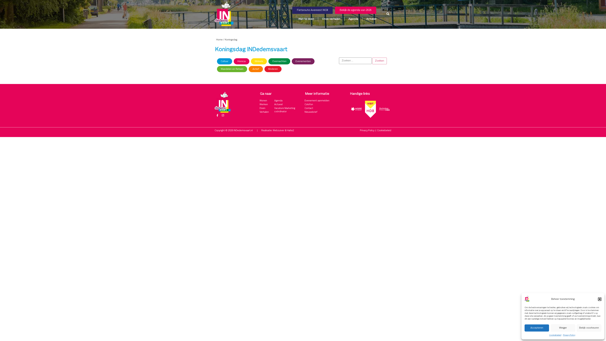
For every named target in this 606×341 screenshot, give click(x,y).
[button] (599, 299)
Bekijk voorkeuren (589, 328)
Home (219, 40)
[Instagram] (223, 115)
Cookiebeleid (555, 335)
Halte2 (290, 130)
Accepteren (536, 328)
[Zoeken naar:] (355, 60)
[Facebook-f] (217, 115)
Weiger (563, 328)
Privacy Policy (569, 335)
